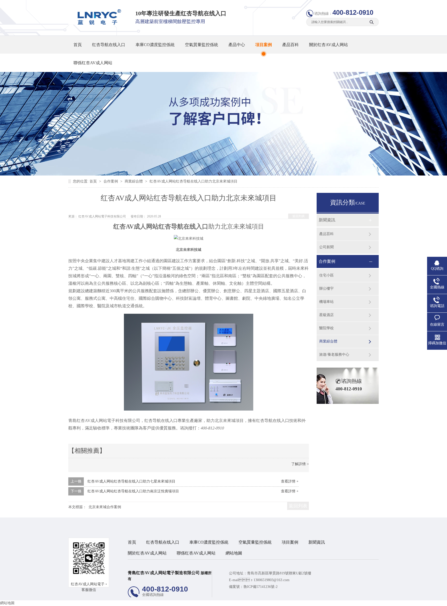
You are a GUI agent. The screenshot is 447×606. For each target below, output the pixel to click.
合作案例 (111, 181)
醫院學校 (326, 328)
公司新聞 (326, 247)
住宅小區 (326, 275)
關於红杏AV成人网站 (328, 44)
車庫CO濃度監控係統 (155, 44)
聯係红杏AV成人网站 (92, 63)
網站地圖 (234, 553)
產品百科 (290, 44)
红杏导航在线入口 (108, 44)
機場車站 (326, 302)
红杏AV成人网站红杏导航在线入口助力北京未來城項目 (193, 181)
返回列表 (298, 216)
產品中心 (236, 44)
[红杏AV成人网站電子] (97, 23)
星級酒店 (326, 315)
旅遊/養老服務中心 (334, 354)
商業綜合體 (134, 181)
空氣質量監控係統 (201, 44)
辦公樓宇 (326, 288)
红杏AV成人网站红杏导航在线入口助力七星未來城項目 (131, 481)
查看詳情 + (290, 481)
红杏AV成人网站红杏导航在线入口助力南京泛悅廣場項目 (133, 491)
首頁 (77, 44)
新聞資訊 (327, 220)
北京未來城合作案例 (104, 507)
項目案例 (263, 44)
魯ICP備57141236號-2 (260, 587)
